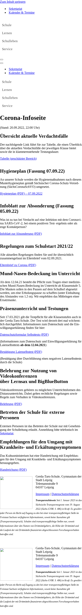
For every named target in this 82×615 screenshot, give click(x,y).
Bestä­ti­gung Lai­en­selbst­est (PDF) (21, 351)
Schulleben (10, 41)
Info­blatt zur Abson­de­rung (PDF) (21, 233)
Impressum (42, 494)
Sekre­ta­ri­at (6, 433)
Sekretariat (15, 8)
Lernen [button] (7, 33)
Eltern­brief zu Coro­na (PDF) (18, 265)
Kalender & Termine (22, 12)
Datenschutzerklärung (65, 494)
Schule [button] (7, 25)
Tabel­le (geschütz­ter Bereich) (18, 158)
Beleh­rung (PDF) (11, 404)
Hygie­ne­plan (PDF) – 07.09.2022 (21, 193)
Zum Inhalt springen (12, 1)
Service (7, 49)
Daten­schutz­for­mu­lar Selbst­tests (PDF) (24, 334)
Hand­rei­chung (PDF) (13, 469)
